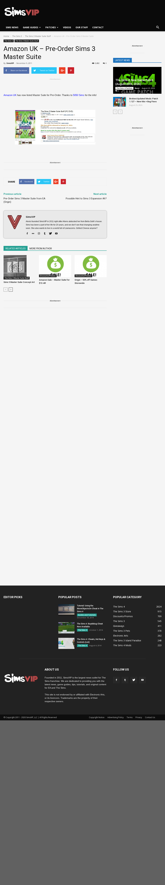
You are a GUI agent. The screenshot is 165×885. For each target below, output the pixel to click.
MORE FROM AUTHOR (40, 248)
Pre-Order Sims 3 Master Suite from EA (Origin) (24, 200)
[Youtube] (57, 234)
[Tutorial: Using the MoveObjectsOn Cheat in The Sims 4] (66, 609)
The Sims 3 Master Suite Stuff (26, 41)
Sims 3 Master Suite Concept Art (19, 282)
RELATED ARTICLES (15, 248)
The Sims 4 (82, 630)
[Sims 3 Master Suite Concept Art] (20, 267)
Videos (67, 27)
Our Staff (82, 27)
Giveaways (118, 625)
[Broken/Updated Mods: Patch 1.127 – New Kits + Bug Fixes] (119, 102)
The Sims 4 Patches (124, 88)
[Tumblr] (46, 234)
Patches (50, 27)
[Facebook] (28, 234)
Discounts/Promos (48, 276)
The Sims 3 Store (122, 611)
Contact (98, 27)
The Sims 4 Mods (122, 645)
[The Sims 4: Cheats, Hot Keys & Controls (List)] (66, 643)
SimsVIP (10, 63)
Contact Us (150, 717)
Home (6, 36)
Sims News (12, 27)
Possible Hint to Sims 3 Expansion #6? (86, 198)
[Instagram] (40, 234)
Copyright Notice (96, 717)
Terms (129, 717)
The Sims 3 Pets (121, 630)
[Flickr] (34, 234)
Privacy (139, 717)
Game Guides (30, 27)
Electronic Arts (120, 635)
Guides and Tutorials (87, 615)
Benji (137, 88)
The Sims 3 (9, 41)
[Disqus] (55, 356)
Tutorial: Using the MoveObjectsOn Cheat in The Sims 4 (90, 609)
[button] (157, 27)
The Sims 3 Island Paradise (127, 640)
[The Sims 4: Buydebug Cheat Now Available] (66, 627)
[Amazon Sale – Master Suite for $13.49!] (55, 266)
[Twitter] (51, 234)
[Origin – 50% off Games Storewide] (91, 266)
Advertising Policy (115, 717)
